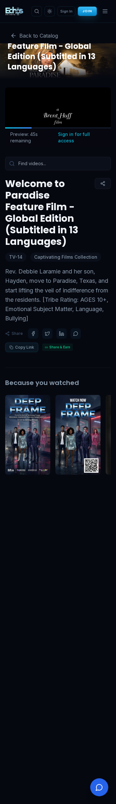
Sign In (66, 11)
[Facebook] (33, 333)
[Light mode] (49, 11)
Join (87, 11)
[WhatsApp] (76, 333)
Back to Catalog (38, 35)
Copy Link (24, 347)
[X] (47, 333)
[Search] (37, 11)
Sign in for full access (74, 137)
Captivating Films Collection (65, 257)
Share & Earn (59, 347)
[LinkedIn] (61, 333)
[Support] (99, 787)
